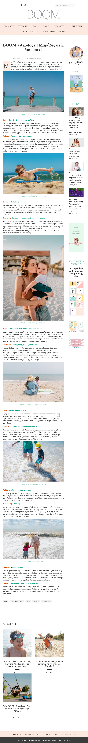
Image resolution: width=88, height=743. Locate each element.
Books (62, 32)
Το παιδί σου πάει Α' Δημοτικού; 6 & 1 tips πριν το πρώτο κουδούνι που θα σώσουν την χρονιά (76, 177)
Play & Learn (60, 26)
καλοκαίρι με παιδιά (17, 601)
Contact (48, 734)
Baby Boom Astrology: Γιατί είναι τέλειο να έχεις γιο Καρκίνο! (49, 663)
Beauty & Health (30, 32)
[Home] (44, 15)
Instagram (30, 734)
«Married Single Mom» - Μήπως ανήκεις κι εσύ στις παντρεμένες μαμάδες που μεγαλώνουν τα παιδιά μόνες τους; (76, 125)
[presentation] (72, 84)
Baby (35, 26)
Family (46, 26)
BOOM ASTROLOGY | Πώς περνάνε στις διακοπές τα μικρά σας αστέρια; (17, 663)
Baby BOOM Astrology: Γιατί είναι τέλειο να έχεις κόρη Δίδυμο (17, 708)
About (39, 734)
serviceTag (66, 740)
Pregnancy (23, 26)
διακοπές (36, 601)
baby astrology (46, 601)
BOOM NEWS (9, 26)
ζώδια (6, 601)
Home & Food (77, 26)
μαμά (28, 601)
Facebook (17, 734)
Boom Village (49, 32)
